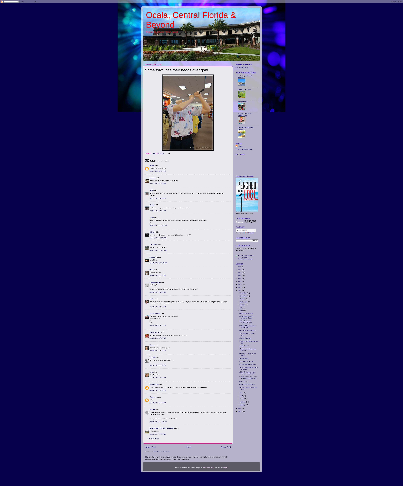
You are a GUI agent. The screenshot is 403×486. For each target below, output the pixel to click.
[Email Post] (168, 153)
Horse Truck (243, 381)
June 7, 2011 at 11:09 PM (158, 238)
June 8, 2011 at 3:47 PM (158, 378)
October (242, 299)
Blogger (225, 467)
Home (188, 447)
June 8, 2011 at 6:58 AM (158, 325)
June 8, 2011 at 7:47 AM (158, 338)
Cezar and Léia (155, 313)
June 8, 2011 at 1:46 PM (158, 365)
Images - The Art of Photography (244, 114)
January (242, 405)
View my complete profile (244, 149)
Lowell (240, 146)
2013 (240, 284)
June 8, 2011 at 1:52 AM (158, 275)
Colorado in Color (244, 89)
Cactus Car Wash (245, 338)
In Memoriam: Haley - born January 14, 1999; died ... (248, 377)
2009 (240, 411)
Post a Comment (153, 438)
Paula (152, 217)
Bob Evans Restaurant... (247, 330)
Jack (151, 299)
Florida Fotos (242, 101)
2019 (240, 267)
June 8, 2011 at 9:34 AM (158, 350)
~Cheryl (152, 409)
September (243, 302)
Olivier (152, 232)
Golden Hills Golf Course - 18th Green (248, 326)
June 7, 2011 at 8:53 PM (158, 198)
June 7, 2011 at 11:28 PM (158, 250)
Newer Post (150, 447)
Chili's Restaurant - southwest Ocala (245, 322)
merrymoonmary (208, 467)
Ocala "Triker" (244, 346)
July (241, 308)
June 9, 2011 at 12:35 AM (158, 421)
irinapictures (154, 384)
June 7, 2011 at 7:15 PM (158, 183)
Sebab (152, 165)
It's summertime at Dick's (247, 364)
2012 (240, 287)
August (242, 305)
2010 (240, 408)
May (241, 393)
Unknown (153, 397)
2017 (240, 273)
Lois (151, 372)
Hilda (151, 269)
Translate (251, 233)
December (243, 293)
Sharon (152, 345)
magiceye (153, 257)
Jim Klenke (154, 244)
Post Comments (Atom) (161, 452)
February (243, 402)
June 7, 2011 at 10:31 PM (158, 225)
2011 (239, 290)
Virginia (152, 357)
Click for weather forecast (245, 259)
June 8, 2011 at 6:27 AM (158, 307)
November (243, 296)
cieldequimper (155, 282)
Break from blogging (246, 313)
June (241, 310)
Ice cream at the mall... (247, 361)
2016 (240, 275)
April (241, 396)
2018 (240, 270)
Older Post (226, 447)
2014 (240, 281)
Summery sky (243, 358)
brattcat (152, 178)
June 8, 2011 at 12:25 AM (158, 263)
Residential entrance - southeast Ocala (246, 317)
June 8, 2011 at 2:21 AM (158, 292)
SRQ (151, 190)
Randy (152, 205)
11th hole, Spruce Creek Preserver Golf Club (247, 373)
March (242, 399)
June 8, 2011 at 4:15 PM (158, 403)
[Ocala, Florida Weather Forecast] (245, 257)
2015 (240, 278)
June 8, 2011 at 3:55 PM (158, 390)
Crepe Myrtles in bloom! (247, 384)
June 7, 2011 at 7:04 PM (158, 171)
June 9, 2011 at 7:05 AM (158, 434)
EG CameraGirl (155, 332)
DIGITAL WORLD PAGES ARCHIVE (162, 428)
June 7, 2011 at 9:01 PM (158, 211)
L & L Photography (242, 67)
